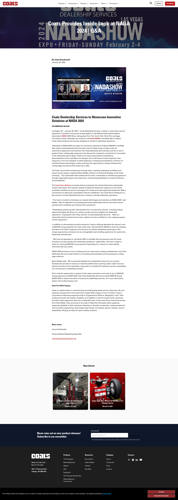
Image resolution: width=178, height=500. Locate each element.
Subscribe (135, 436)
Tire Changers (68, 459)
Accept (161, 492)
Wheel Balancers (69, 462)
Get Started (170, 3)
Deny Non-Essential (161, 496)
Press (108, 466)
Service (159, 3)
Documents (89, 459)
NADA (64, 136)
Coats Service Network (63, 185)
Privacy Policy (107, 494)
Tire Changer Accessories (72, 476)
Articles (87, 466)
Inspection (67, 472)
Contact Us (110, 462)
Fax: (37, 465)
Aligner (66, 466)
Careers (109, 469)
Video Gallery (89, 462)
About (108, 459)
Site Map (88, 469)
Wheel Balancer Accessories (68, 480)
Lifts (64, 469)
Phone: (38, 462)
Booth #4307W (95, 139)
